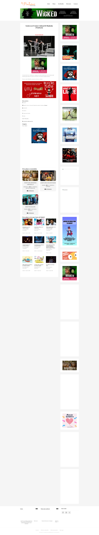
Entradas (31, 190)
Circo (23, 125)
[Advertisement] (39, 155)
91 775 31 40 (25, 118)
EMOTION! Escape (30, 207)
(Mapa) (45, 105)
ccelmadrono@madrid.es (28, 121)
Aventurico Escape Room (48, 183)
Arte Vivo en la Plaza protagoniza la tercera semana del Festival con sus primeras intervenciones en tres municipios (26, 522)
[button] (37, 508)
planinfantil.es (28, 4)
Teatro (26, 125)
